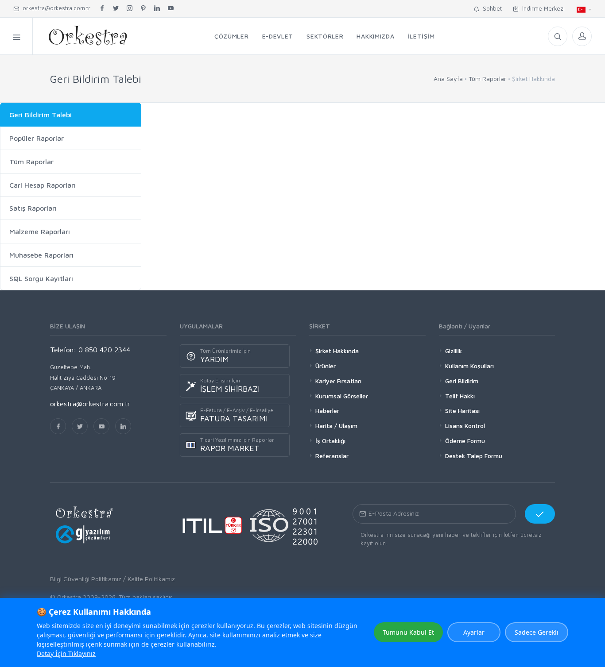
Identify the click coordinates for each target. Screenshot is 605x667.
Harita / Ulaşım (336, 425)
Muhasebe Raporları (41, 255)
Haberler (327, 410)
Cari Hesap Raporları (42, 185)
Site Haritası (462, 410)
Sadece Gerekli (536, 632)
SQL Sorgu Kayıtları (41, 278)
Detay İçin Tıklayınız (66, 653)
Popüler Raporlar (36, 138)
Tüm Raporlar (487, 78)
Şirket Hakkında (337, 351)
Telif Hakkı (460, 396)
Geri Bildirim (461, 381)
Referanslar (332, 455)
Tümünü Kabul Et (408, 632)
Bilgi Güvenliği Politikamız (85, 578)
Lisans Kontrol (465, 425)
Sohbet (490, 8)
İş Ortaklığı (330, 440)
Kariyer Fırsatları (338, 381)
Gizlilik (453, 351)
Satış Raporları (33, 208)
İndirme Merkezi (542, 8)
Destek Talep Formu (473, 455)
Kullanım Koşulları (469, 366)
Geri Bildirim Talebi (40, 115)
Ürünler (325, 366)
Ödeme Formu (465, 440)
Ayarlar (474, 632)
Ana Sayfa (448, 78)
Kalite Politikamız (151, 578)
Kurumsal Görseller (341, 396)
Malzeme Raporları (39, 231)
